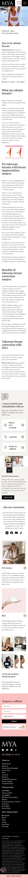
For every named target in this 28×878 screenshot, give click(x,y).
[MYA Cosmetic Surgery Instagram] (7, 532)
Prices (4, 772)
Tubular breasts (7, 50)
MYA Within (5, 791)
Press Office (6, 806)
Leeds (3, 820)
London (4, 822)
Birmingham (6, 815)
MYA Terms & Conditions (10, 797)
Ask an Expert (21, 82)
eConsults (5, 775)
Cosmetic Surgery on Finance (11, 801)
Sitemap (4, 799)
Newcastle (5, 826)
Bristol (4, 817)
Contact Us (5, 804)
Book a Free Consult (14, 876)
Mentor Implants (7, 781)
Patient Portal (6, 808)
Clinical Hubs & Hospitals (10, 768)
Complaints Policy (7, 783)
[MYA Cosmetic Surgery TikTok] (21, 532)
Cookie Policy (5, 838)
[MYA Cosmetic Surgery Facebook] (11, 532)
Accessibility (5, 795)
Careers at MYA (7, 793)
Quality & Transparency (9, 779)
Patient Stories (6, 764)
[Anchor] (14, 93)
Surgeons (5, 766)
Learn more (8, 497)
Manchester (5, 824)
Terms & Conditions (6, 836)
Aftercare (5, 777)
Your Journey (6, 770)
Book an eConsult (7, 363)
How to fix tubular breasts (10, 33)
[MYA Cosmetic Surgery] (7, 3)
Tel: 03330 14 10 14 (11, 754)
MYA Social (5, 31)
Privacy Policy (16, 836)
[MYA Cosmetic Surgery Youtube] (16, 532)
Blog (12, 31)
